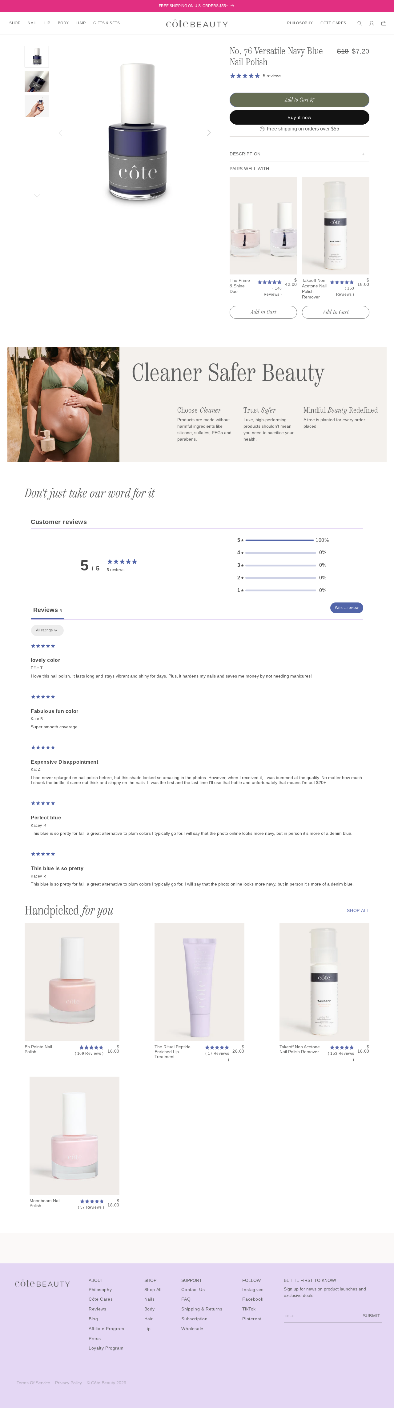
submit (371, 1315)
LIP (47, 23)
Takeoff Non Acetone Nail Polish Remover (314, 288)
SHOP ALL (358, 910)
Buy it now (299, 117)
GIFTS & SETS (106, 23)
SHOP (14, 23)
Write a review (347, 608)
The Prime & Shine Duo (240, 286)
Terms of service (33, 1382)
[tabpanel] (197, 758)
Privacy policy (68, 1382)
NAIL (32, 23)
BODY (63, 23)
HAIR (81, 23)
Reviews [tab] (47, 609)
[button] (15, 23)
